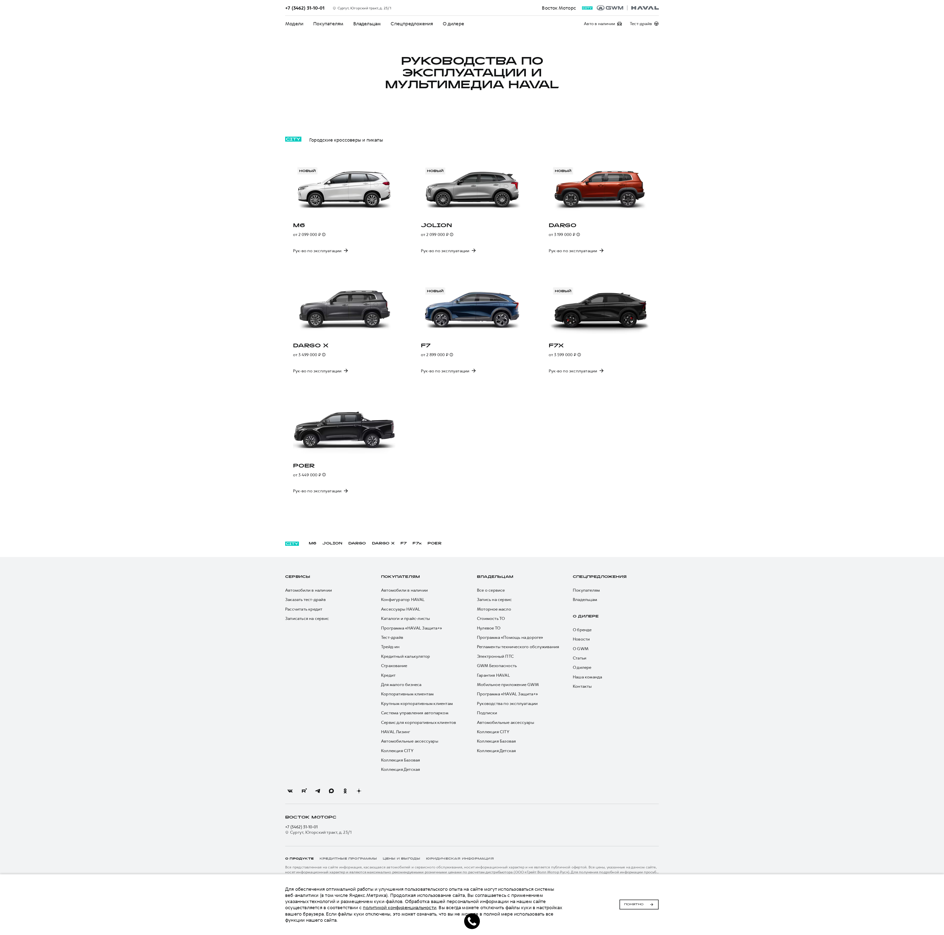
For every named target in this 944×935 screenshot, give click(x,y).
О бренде (582, 629)
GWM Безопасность (497, 665)
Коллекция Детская (400, 769)
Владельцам (367, 24)
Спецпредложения (412, 24)
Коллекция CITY (397, 750)
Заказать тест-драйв (305, 599)
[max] (331, 791)
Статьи (579, 658)
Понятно (634, 904)
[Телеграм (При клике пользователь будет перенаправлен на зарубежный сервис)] (318, 791)
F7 (403, 543)
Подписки (487, 713)
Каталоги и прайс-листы (405, 618)
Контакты (582, 686)
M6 (312, 543)
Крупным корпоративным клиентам (417, 703)
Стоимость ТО (491, 618)
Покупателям (328, 24)
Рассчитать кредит (303, 609)
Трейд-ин (390, 646)
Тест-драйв (392, 637)
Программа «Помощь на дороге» (510, 637)
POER (435, 543)
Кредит (388, 675)
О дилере (453, 24)
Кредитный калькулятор (405, 656)
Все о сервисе (491, 590)
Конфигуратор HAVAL (403, 599)
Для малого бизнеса (401, 684)
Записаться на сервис (307, 618)
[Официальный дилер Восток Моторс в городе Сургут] (628, 8)
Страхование (394, 665)
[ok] (345, 791)
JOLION (332, 543)
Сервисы (297, 577)
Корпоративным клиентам (407, 694)
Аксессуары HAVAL (400, 609)
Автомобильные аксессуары (409, 741)
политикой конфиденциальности (399, 908)
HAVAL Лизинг (395, 731)
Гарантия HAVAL (493, 675)
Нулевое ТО (489, 628)
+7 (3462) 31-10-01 (301, 827)
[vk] (290, 791)
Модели (294, 24)
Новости (581, 639)
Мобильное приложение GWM (508, 684)
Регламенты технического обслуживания (518, 646)
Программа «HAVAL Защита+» (411, 628)
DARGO (357, 543)
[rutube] (304, 791)
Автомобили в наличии (308, 590)
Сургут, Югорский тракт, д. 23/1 (321, 832)
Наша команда (587, 677)
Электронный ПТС (495, 656)
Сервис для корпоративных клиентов (418, 722)
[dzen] (359, 791)
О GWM (581, 648)
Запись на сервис (494, 599)
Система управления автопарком (414, 713)
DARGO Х (383, 543)
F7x (417, 543)
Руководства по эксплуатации (507, 703)
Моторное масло (494, 609)
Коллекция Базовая (400, 760)
